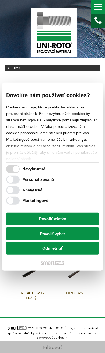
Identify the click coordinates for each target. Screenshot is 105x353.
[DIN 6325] (74, 271)
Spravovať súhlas (50, 337)
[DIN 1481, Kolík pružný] (30, 271)
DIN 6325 (74, 293)
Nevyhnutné (33, 169)
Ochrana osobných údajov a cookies (67, 333)
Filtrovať (52, 347)
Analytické (32, 190)
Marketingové (35, 200)
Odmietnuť (52, 248)
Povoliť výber (52, 233)
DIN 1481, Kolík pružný (31, 295)
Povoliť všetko (52, 219)
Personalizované (38, 179)
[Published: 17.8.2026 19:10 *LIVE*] (30, 328)
